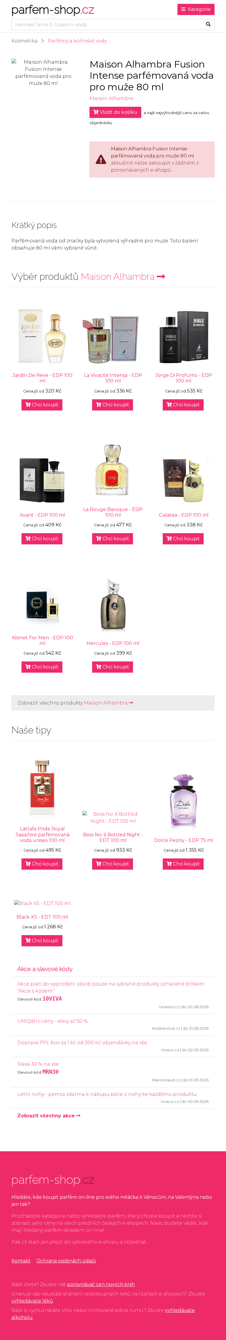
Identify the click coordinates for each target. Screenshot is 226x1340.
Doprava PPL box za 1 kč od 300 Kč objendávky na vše (82, 1042)
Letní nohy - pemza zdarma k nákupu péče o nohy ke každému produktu (107, 1094)
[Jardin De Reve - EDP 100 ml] (42, 335)
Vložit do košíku (118, 112)
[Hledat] (208, 24)
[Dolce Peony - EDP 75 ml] (183, 800)
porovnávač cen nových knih (101, 1284)
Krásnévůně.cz (166, 1028)
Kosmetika (24, 41)
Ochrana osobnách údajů (66, 1261)
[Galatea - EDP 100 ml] (183, 480)
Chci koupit (45, 405)
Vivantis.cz (169, 1007)
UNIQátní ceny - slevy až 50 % (52, 1021)
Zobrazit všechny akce (46, 1116)
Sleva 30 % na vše (38, 1064)
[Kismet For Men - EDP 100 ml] (42, 603)
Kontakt (21, 1261)
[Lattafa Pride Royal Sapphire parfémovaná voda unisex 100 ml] (42, 789)
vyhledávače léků (32, 1301)
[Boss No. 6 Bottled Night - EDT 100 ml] (113, 818)
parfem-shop (52, 9)
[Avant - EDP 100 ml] (42, 480)
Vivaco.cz (170, 1050)
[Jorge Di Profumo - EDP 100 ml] (183, 335)
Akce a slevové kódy (45, 969)
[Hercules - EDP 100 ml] (113, 603)
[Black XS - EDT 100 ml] (42, 903)
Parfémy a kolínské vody (77, 41)
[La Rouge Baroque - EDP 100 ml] (113, 470)
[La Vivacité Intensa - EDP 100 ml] (113, 339)
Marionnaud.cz (166, 1080)
